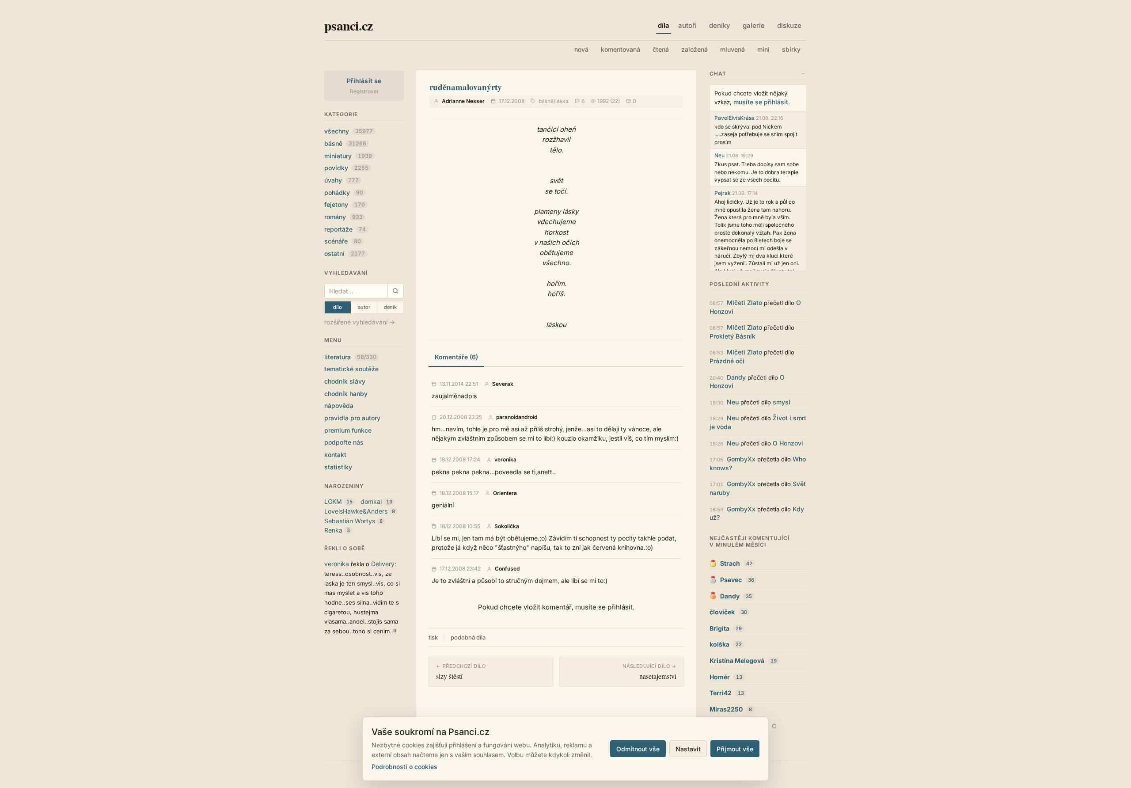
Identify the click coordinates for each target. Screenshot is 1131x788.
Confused (507, 568)
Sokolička (506, 526)
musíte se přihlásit (760, 102)
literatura (350, 357)
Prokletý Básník (732, 336)
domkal (371, 501)
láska (562, 101)
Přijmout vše (735, 749)
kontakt (335, 454)
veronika (336, 563)
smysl (781, 402)
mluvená (732, 49)
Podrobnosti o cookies (404, 766)
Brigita (719, 628)
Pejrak (722, 193)
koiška (719, 644)
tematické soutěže (351, 369)
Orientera (505, 493)
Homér (720, 677)
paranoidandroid (516, 417)
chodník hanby (346, 393)
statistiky (338, 467)
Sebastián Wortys (349, 521)
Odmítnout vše (638, 749)
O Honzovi (788, 443)
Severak (502, 384)
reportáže (345, 229)
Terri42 (721, 693)
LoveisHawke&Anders (355, 511)
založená (694, 49)
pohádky (343, 192)
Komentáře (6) (456, 357)
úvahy (341, 180)
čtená (661, 49)
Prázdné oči (727, 361)
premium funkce (348, 430)
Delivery (383, 563)
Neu (719, 155)
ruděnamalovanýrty (465, 87)
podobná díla (468, 637)
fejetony (344, 204)
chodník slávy (344, 381)
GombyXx (741, 459)
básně (345, 143)
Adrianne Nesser (463, 101)
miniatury (348, 156)
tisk (433, 637)
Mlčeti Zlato (744, 302)
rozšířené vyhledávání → (359, 322)
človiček (722, 612)
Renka (333, 530)
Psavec (731, 579)
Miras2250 (726, 709)
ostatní (344, 253)
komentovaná (620, 49)
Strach (730, 563)
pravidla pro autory (352, 418)
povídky (346, 167)
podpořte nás (344, 442)
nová (581, 49)
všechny (348, 131)
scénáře (342, 241)
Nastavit (688, 749)
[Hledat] (395, 291)
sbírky (791, 49)
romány (343, 217)
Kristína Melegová (737, 660)
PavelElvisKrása (734, 117)
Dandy (736, 377)
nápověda (338, 405)
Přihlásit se (364, 80)
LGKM (333, 501)
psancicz (348, 25)
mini (763, 49)
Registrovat (364, 91)
